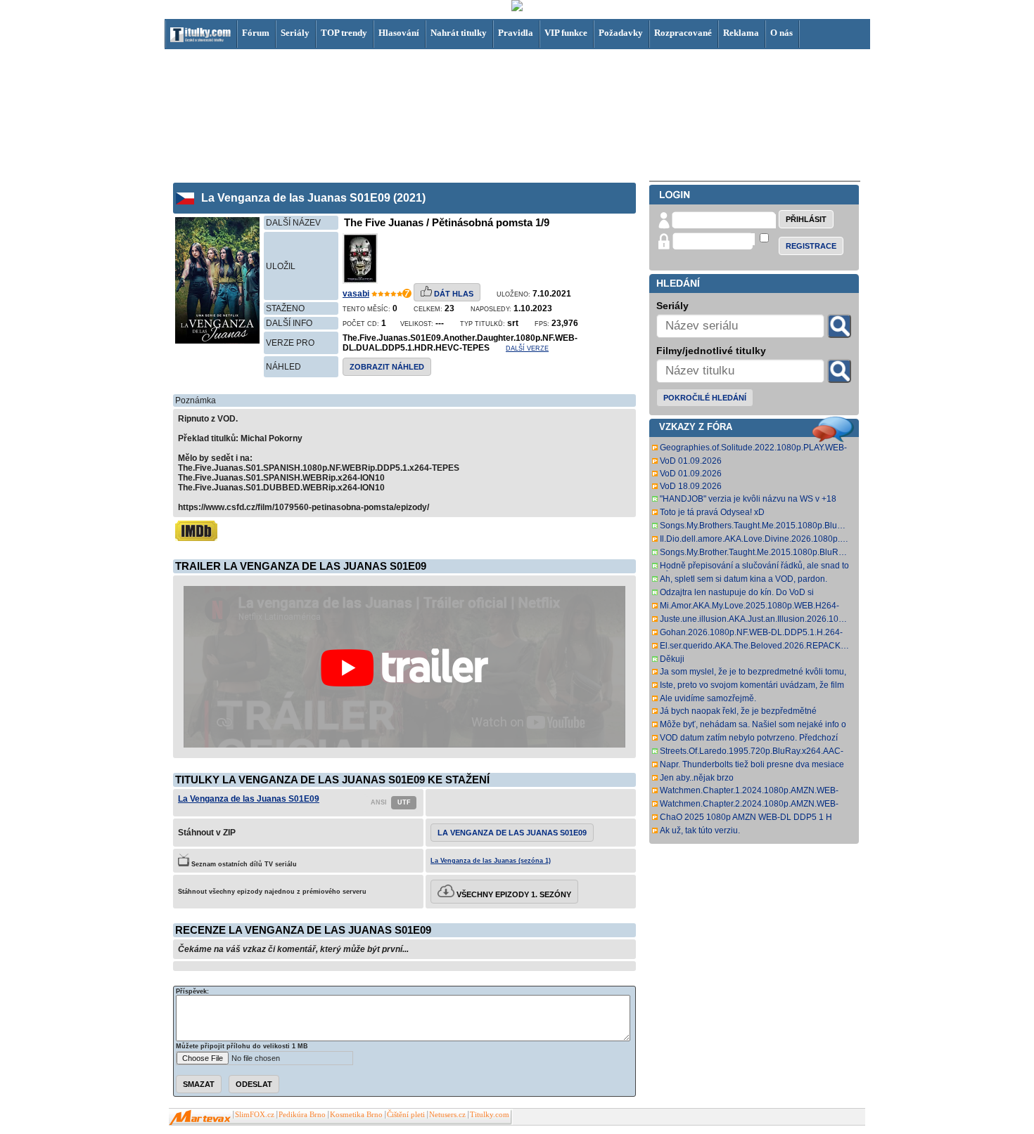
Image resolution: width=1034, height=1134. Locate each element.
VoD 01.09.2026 (691, 461)
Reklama (741, 32)
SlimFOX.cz (254, 1115)
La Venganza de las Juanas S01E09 (248, 799)
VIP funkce (565, 32)
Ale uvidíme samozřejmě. (708, 698)
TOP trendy (344, 32)
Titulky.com (489, 1115)
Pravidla (515, 32)
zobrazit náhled (387, 367)
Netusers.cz (447, 1115)
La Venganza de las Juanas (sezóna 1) (490, 860)
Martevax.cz (200, 1118)
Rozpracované (683, 32)
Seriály (295, 32)
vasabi (356, 294)
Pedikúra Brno (302, 1115)
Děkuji (672, 659)
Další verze (527, 348)
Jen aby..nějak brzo (697, 778)
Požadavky (621, 32)
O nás (781, 32)
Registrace (811, 246)
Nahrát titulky (458, 32)
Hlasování (398, 32)
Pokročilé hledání (704, 397)
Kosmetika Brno (356, 1115)
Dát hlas (452, 293)
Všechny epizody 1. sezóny (512, 894)
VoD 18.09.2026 (691, 486)
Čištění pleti (406, 1115)
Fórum (255, 32)
